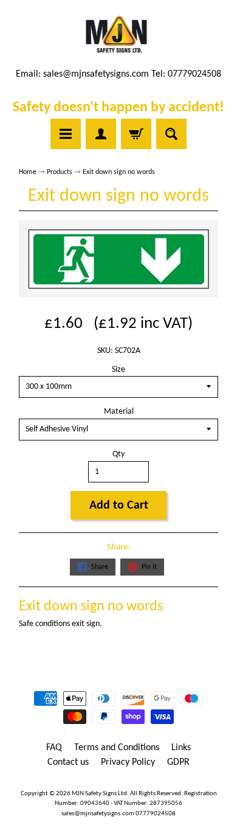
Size (118, 370)
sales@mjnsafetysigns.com (96, 74)
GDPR (178, 762)
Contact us (68, 762)
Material (119, 412)
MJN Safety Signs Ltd (99, 793)
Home (27, 172)
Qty (118, 454)
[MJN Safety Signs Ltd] (119, 35)
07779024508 (156, 813)
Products (59, 172)
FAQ (54, 748)
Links (181, 748)
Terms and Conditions (116, 748)
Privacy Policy (128, 762)
